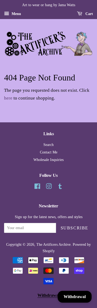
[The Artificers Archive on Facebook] (37, 187)
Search (48, 144)
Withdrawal (48, 295)
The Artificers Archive (53, 244)
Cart (88, 14)
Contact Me (48, 152)
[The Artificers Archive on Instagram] (49, 187)
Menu (16, 14)
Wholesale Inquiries (48, 159)
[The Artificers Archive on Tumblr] (60, 187)
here (8, 98)
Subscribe (74, 228)
